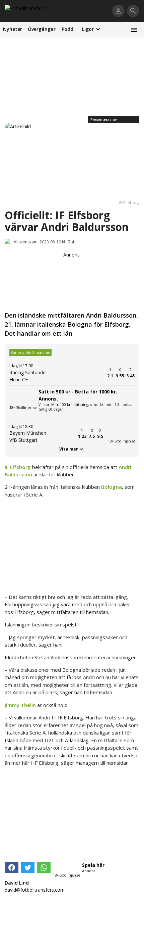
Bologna (111, 486)
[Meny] (134, 30)
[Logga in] (118, 11)
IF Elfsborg (18, 467)
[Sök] (133, 11)
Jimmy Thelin (20, 705)
